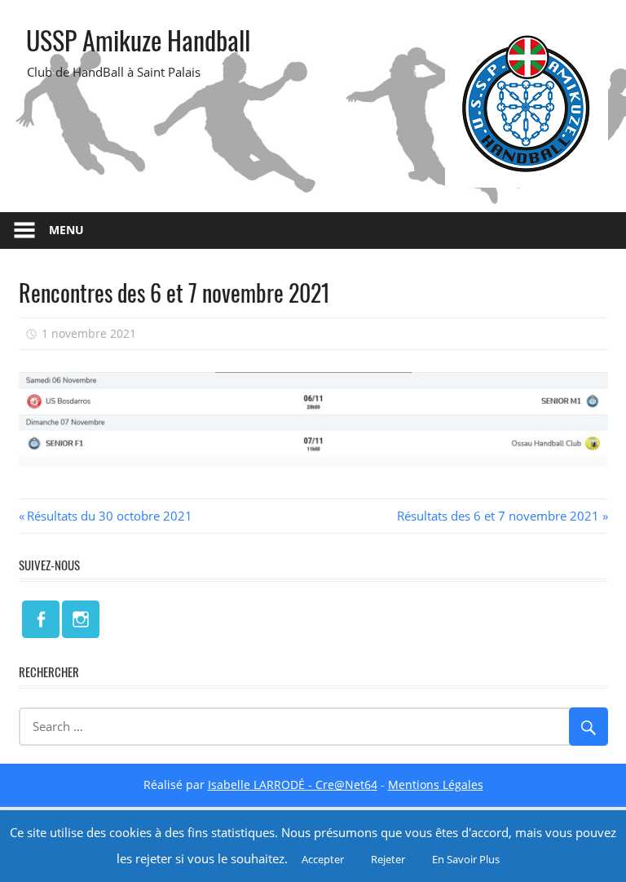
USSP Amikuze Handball (138, 39)
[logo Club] (526, 183)
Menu (66, 229)
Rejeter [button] (388, 859)
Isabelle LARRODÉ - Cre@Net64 (292, 784)
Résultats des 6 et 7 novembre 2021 (498, 515)
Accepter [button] (323, 859)
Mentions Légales (435, 784)
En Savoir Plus (466, 859)
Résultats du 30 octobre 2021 (109, 515)
